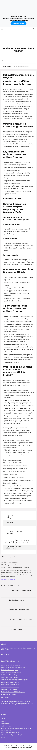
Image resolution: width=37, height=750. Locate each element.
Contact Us (4, 737)
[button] (1, 655)
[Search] (34, 29)
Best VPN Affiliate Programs (9, 670)
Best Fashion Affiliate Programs (10, 675)
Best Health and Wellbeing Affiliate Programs (14, 680)
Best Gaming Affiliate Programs (10, 684)
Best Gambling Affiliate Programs (11, 672)
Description (7, 66)
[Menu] (2, 29)
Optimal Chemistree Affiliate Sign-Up (16, 218)
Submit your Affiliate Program (10, 732)
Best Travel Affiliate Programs (10, 682)
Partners (3, 721)
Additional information (21, 66)
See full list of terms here (8, 579)
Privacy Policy (5, 723)
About (3, 719)
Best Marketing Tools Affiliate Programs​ (13, 692)
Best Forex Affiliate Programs (9, 689)
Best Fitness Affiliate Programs (10, 677)
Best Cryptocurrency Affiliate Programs (13, 667)
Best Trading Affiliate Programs (10, 665)
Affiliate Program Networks (9, 694)
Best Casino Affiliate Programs (10, 687)
